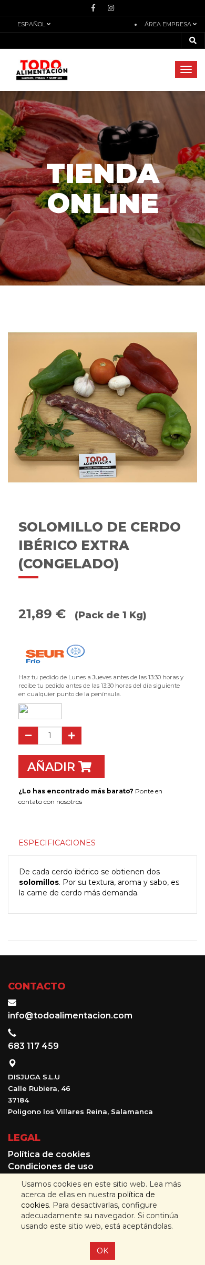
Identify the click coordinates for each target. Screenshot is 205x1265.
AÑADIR (52, 767)
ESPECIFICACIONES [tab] (57, 843)
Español (32, 24)
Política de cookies (49, 1154)
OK (102, 1251)
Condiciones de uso (51, 1166)
